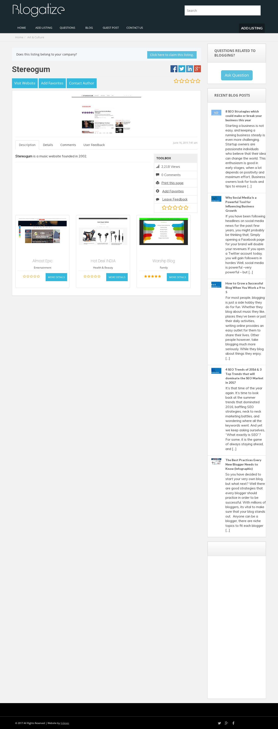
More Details (56, 277)
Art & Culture (35, 37)
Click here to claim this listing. (172, 55)
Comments (68, 145)
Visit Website (24, 83)
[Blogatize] (74, 9)
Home (19, 37)
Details (48, 145)
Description (27, 145)
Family (164, 267)
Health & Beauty (103, 267)
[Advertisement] (243, 629)
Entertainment (42, 267)
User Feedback (94, 145)
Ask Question (237, 75)
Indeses (65, 723)
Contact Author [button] (81, 83)
